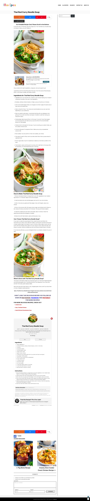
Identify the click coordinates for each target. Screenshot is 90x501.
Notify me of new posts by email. (22, 479)
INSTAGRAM (26, 298)
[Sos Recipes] (12, 5)
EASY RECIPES (16, 438)
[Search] (73, 16)
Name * (16, 489)
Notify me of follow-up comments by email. (24, 477)
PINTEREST (46, 298)
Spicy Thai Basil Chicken (21, 307)
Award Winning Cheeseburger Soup (23, 310)
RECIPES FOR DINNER (21, 438)
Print (25, 339)
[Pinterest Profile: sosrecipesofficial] (17, 401)
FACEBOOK (35, 298)
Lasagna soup (18, 304)
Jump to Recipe (19, 21)
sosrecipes (19, 435)
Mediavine (55, 499)
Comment (16, 480)
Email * (32, 489)
